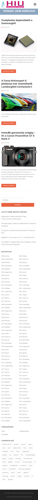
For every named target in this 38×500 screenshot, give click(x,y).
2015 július (22, 404)
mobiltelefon (14, 465)
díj (10, 455)
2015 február (5, 414)
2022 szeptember (25, 269)
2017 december (24, 359)
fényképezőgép (30, 455)
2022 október (5, 269)
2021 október (5, 288)
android (23, 444)
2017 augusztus (24, 366)
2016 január (23, 395)
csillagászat (25, 451)
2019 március (5, 337)
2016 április (5, 392)
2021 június (5, 295)
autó (9, 448)
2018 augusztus (24, 346)
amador (16, 444)
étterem (10, 479)
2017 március (23, 372)
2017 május (23, 369)
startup (12, 476)
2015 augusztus (6, 404)
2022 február (5, 282)
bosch (31, 448)
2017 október (23, 363)
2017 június (5, 369)
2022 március (23, 278)
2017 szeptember (7, 366)
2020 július (22, 311)
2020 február (5, 321)
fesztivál (15, 455)
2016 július (22, 385)
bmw (24, 448)
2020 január (23, 321)
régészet (25, 472)
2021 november (24, 285)
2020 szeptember (25, 308)
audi (3, 448)
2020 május (23, 314)
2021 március (23, 298)
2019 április (23, 333)
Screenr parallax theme (13, 497)
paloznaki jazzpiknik (25, 469)
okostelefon (12, 469)
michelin (4, 465)
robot (19, 472)
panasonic (5, 472)
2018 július (5, 350)
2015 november (24, 398)
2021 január (23, 301)
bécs (12, 451)
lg (34, 462)
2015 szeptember (25, 401)
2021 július (22, 291)
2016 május (23, 388)
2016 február (5, 395)
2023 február (5, 262)
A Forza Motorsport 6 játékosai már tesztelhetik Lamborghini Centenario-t (16, 83)
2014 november (24, 417)
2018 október (23, 343)
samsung (5, 476)
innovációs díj (28, 458)
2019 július (22, 330)
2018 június (23, 350)
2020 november (24, 304)
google (11, 458)
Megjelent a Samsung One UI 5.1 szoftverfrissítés (18, 237)
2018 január (5, 359)
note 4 (4, 469)
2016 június (5, 388)
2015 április (5, 411)
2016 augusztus (6, 385)
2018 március (5, 356)
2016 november (24, 379)
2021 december (6, 285)
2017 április (5, 372)
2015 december (6, 398)
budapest (5, 451)
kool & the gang (27, 462)
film (22, 455)
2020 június (5, 314)
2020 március (23, 317)
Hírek (3, 431)
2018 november (6, 343)
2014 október (5, 421)
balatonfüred (17, 448)
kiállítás (10, 462)
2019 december (6, 324)
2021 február (5, 301)
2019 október (5, 327)
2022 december (6, 266)
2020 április (5, 317)
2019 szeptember (25, 327)
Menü (35, 4)
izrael (4, 462)
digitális (4, 455)
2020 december (6, 304)
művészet (23, 465)
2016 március (23, 392)
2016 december (6, 379)
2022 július (22, 272)
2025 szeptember (7, 259)
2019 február (23, 337)
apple (30, 444)
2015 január (23, 414)
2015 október (5, 401)
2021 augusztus (6, 291)
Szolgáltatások (24, 431)
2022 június (5, 275)
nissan (31, 465)
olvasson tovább (8, 71)
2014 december (6, 417)
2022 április (5, 278)
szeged (19, 476)
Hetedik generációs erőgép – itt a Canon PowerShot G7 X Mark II (18, 135)
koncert (17, 462)
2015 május (23, 408)
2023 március (23, 259)
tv (32, 476)
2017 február (5, 375)
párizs (13, 472)
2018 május (5, 353)
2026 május (23, 256)
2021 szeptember (25, 288)
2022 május (23, 275)
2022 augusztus (6, 272)
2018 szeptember (7, 346)
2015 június (5, 408)
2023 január (23, 262)
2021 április (5, 298)
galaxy (4, 458)
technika (26, 476)
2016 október (5, 382)
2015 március (23, 411)
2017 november (6, 363)
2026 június (5, 256)
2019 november (24, 324)
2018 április (23, 353)
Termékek (4, 434)
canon (18, 451)
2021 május (23, 295)
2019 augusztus (6, 330)
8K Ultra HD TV (6, 444)
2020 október (5, 308)
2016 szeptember (25, 382)
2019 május (5, 333)
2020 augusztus (6, 311)
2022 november (24, 266)
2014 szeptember (25, 421)
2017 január (23, 375)
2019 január (5, 340)
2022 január (23, 282)
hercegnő (18, 458)
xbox (3, 479)
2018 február (23, 356)
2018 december (24, 340)
